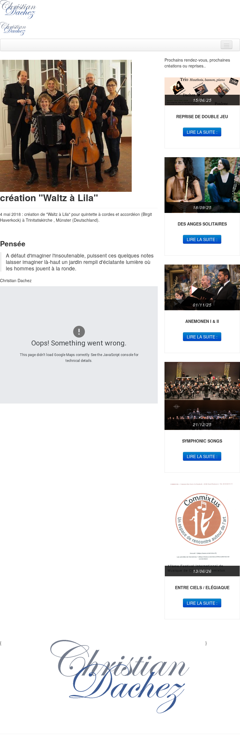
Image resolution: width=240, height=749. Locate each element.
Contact (150, 725)
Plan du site (93, 725)
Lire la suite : (202, 132)
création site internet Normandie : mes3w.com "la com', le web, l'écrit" (120, 743)
